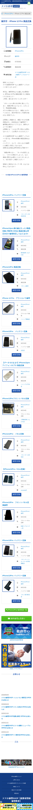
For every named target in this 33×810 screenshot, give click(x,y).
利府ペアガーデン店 (25, 527)
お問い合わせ (16, 780)
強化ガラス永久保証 (16, 790)
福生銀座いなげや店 (25, 253)
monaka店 (24, 490)
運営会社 (16, 793)
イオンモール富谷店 (25, 456)
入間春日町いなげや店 (25, 420)
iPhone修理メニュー (16, 776)
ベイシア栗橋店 (25, 319)
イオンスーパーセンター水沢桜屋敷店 (25, 561)
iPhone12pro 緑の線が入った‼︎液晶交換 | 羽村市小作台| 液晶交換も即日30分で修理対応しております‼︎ (16, 231)
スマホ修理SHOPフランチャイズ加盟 (16, 783)
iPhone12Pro (19, 51)
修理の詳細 (16, 220)
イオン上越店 (25, 286)
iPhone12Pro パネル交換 (13, 434)
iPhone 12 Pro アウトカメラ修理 (16, 298)
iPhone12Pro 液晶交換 (11, 267)
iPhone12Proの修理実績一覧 (17, 610)
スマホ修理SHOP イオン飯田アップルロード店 (22, 75)
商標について (16, 786)
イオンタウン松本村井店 (25, 215)
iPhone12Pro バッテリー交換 (14, 195)
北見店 (23, 350)
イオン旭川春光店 (25, 595)
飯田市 (17, 56)
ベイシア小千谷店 (25, 385)
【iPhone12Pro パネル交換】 (14, 469)
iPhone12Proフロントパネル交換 (15, 398)
